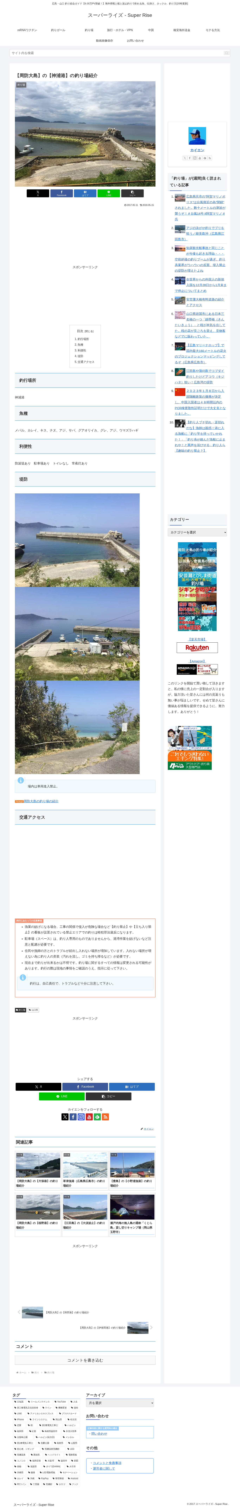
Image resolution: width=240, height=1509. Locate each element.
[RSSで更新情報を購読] (105, 1116)
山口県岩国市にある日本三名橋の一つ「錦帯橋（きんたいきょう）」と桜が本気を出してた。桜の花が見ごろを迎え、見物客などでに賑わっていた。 (200, 325)
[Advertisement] (50, 234)
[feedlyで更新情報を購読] (97, 1116)
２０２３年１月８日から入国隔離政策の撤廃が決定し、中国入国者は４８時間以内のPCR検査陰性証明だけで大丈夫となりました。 (200, 402)
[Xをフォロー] (65, 1116)
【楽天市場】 (197, 639)
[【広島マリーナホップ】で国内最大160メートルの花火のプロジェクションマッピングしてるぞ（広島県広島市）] (180, 346)
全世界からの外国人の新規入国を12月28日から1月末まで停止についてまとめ (201, 285)
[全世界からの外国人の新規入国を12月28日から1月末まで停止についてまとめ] (180, 280)
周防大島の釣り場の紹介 (41, 801)
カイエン (197, 150)
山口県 (35, 1010)
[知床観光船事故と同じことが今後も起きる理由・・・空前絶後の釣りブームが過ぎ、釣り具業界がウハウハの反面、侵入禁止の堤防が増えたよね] (180, 248)
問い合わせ (99, 1433)
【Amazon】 (197, 661)
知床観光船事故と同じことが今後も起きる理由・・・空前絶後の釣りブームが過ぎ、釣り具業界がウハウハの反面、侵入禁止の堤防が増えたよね (200, 259)
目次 (80, 331)
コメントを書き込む (85, 1360)
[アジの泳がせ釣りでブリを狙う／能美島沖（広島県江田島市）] (180, 229)
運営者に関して (104, 1468)
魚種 (80, 344)
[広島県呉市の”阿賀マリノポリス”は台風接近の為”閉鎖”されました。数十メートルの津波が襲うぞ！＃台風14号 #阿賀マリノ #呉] (180, 197)
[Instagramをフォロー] (81, 1116)
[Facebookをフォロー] (73, 1116)
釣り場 (22, 1010)
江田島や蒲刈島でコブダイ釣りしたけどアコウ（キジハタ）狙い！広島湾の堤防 (199, 376)
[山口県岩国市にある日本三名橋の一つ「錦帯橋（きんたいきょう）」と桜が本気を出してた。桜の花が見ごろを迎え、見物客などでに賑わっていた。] (180, 314)
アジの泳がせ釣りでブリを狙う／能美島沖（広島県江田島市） (199, 233)
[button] (227, 53)
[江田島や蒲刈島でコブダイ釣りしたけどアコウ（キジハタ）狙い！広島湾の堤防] (180, 372)
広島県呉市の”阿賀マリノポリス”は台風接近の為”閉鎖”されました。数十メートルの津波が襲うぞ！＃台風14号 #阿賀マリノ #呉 (200, 208)
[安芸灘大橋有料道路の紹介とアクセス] (180, 300)
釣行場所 (83, 339)
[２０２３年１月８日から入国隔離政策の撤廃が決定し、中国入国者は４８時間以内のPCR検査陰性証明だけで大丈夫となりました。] (180, 392)
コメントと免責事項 (107, 1463)
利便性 (82, 350)
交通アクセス (86, 361)
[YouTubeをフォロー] (89, 1116)
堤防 (80, 356)
